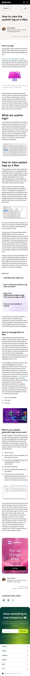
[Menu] (27, 2)
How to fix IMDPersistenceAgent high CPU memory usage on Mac (14, 295)
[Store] (24, 2)
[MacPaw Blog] (7, 2)
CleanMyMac (23, 376)
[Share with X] (13, 600)
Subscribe (23, 631)
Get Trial (15, 568)
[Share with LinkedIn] (8, 600)
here (3, 393)
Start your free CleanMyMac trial (12, 59)
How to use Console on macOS (13, 305)
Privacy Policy (15, 637)
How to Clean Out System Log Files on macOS (15, 285)
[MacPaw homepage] (3, 673)
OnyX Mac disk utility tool (13, 278)
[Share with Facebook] (4, 600)
